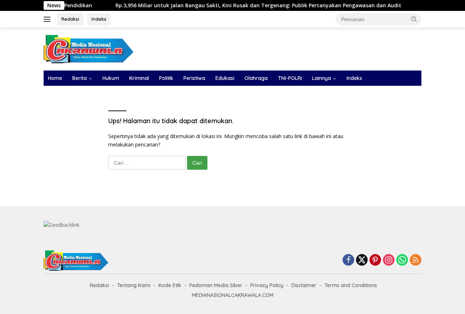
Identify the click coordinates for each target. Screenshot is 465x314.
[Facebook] (348, 260)
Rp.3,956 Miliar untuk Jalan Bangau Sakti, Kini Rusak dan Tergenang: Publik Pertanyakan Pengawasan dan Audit (252, 5)
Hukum (110, 78)
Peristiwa (194, 78)
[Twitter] (362, 260)
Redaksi (70, 19)
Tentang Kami (133, 285)
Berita (79, 78)
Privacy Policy (266, 285)
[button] (414, 19)
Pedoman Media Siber (215, 285)
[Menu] (48, 19)
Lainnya (321, 78)
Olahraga (256, 78)
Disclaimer (303, 285)
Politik (166, 78)
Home (55, 78)
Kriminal (139, 78)
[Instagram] (389, 260)
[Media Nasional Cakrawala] (89, 48)
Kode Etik (169, 285)
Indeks (99, 19)
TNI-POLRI (290, 78)
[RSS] (415, 260)
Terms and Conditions (350, 285)
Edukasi (224, 78)
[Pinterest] (375, 260)
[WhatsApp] (402, 260)
